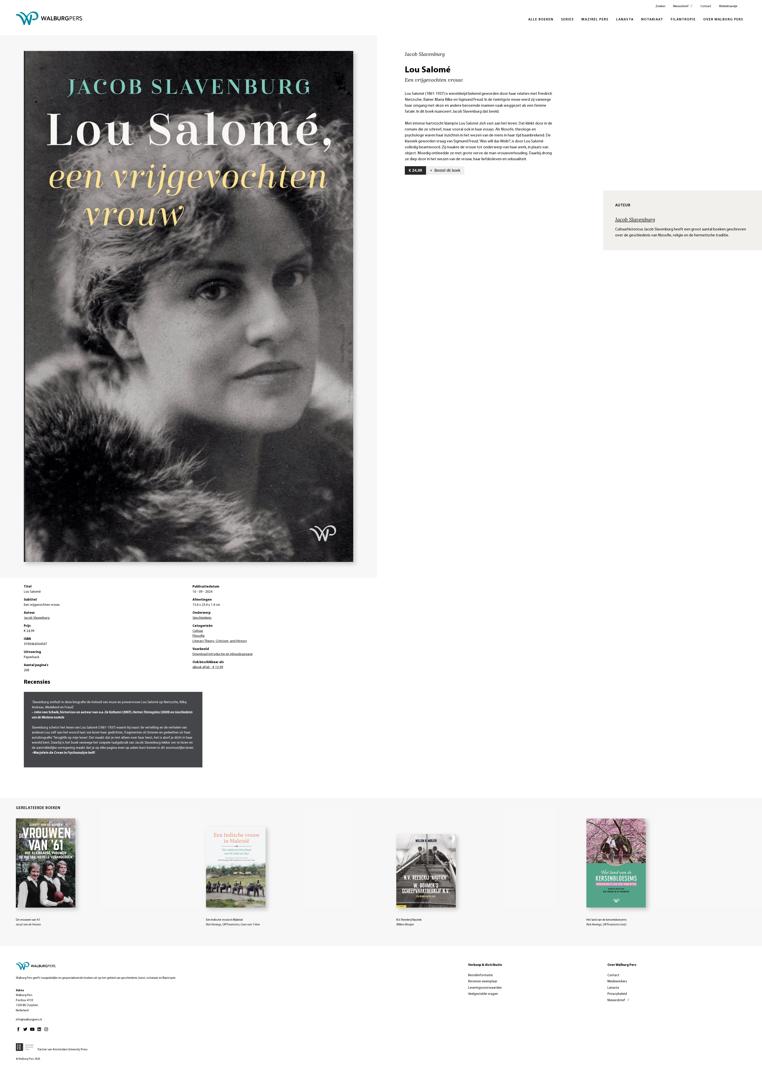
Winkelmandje (728, 6)
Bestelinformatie (480, 975)
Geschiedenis (202, 618)
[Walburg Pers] (49, 19)
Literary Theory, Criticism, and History (219, 641)
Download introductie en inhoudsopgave (222, 654)
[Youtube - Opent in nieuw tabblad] (33, 1031)
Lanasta (625, 19)
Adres (20, 990)
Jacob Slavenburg (635, 219)
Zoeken (660, 6)
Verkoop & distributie (485, 965)
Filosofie (198, 636)
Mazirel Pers (595, 19)
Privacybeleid (617, 994)
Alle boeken (540, 19)
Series (567, 19)
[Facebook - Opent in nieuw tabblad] (19, 1031)
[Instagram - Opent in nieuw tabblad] (47, 1031)
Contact (705, 6)
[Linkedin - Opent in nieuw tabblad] (40, 1031)
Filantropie (683, 19)
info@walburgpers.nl (29, 1019)
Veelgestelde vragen (483, 994)
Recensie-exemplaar (482, 981)
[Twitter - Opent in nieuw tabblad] (26, 1031)
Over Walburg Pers (723, 19)
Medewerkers (617, 981)
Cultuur (197, 631)
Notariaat (652, 19)
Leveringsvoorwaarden (485, 987)
